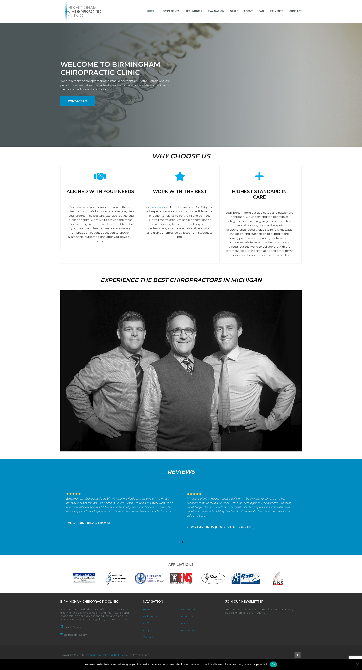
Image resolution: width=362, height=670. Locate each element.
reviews (157, 207)
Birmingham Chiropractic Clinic (104, 655)
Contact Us (77, 101)
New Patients (190, 609)
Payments (187, 630)
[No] (357, 664)
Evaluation (188, 616)
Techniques (150, 616)
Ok (273, 664)
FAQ (146, 630)
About (185, 623)
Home (147, 609)
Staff (146, 623)
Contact (148, 637)
